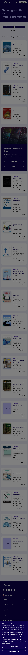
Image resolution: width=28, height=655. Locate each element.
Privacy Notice (6, 643)
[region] (14, 638)
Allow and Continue (14, 651)
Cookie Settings (14, 646)
